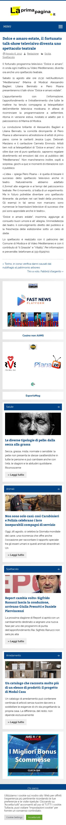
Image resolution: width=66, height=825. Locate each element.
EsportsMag (33, 395)
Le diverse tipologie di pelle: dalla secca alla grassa (30, 442)
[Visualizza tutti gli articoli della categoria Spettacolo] (58, 569)
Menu (7, 26)
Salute (9, 406)
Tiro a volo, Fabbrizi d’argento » (45, 271)
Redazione (33, 53)
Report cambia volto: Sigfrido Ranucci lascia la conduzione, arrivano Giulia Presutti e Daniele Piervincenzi (30, 604)
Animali (10, 489)
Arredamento (13, 655)
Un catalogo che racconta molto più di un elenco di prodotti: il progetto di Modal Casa (32, 687)
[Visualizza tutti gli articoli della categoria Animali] (58, 489)
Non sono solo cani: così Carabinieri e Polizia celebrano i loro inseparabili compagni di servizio (32, 520)
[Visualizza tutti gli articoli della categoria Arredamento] (58, 655)
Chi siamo (33, 788)
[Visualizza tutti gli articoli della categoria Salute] (58, 407)
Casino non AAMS (33, 335)
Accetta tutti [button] (34, 817)
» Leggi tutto (16, 474)
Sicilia (48, 53)
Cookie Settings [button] (14, 817)
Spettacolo (9, 57)
